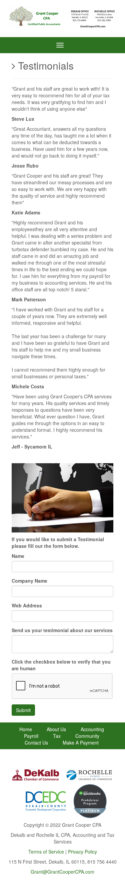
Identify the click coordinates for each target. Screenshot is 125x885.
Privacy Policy (82, 851)
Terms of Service (46, 851)
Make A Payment (81, 742)
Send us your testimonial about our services (62, 630)
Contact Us (36, 742)
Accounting (92, 729)
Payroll (31, 735)
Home (25, 729)
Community (87, 735)
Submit (23, 710)
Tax (57, 735)
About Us (56, 729)
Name (18, 556)
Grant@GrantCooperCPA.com (62, 871)
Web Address (27, 605)
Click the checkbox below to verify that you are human (61, 665)
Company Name (29, 580)
